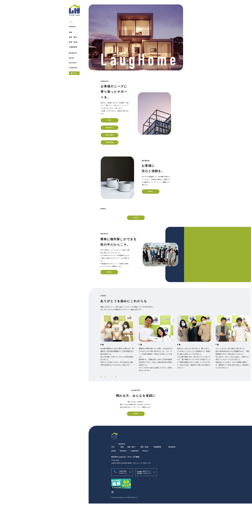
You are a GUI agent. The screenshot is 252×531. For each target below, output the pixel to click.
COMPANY (135, 451)
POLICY (145, 451)
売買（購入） (132, 447)
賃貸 (109, 120)
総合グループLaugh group (147, 472)
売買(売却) (109, 135)
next (115, 377)
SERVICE (121, 444)
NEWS (113, 451)
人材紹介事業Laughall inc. (123, 472)
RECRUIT (123, 451)
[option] (117, 341)
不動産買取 (109, 142)
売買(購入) (109, 127)
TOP (112, 447)
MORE (150, 191)
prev (101, 377)
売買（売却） (145, 447)
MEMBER (172, 447)
